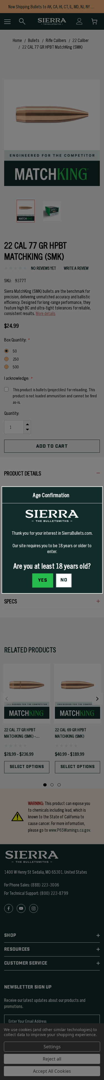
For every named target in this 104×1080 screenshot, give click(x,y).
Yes (42, 580)
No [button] (63, 580)
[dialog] (52, 540)
